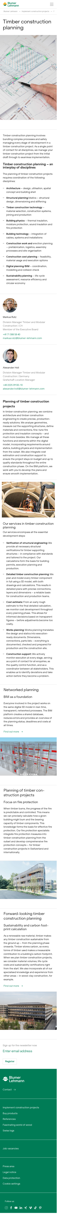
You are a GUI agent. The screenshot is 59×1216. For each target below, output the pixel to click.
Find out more (12, 731)
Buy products (10, 1113)
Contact (7, 1089)
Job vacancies (11, 1148)
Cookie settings (11, 1183)
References (9, 1119)
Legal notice (9, 1172)
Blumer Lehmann (10, 11)
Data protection (11, 1178)
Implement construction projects (35, 11)
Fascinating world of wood (17, 1124)
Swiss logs (8, 1130)
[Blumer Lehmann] (13, 1078)
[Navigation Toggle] (51, 4)
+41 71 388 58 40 (11, 334)
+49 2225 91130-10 (13, 385)
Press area (8, 1166)
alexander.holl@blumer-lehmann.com (24, 388)
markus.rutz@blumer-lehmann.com (22, 338)
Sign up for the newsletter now (20, 1045)
